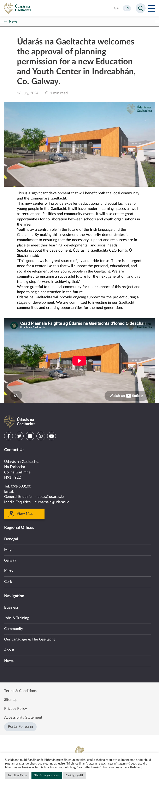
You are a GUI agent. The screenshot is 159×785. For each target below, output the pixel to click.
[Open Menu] (151, 8)
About (9, 650)
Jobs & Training (16, 618)
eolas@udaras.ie (50, 497)
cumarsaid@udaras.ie (52, 502)
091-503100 (21, 486)
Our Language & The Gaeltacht (29, 639)
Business (11, 607)
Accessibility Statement (23, 717)
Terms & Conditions (20, 691)
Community (13, 629)
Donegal (11, 539)
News (13, 21)
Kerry (8, 571)
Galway (10, 560)
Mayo (8, 550)
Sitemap (10, 700)
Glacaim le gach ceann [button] (46, 775)
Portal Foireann (20, 727)
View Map (25, 514)
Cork (8, 582)
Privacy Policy (15, 709)
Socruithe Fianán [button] (17, 775)
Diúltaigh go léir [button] (74, 775)
